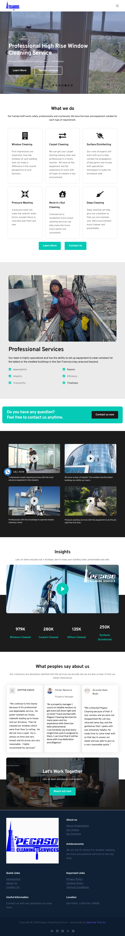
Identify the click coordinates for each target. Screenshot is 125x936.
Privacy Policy (74, 879)
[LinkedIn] (57, 931)
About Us (11, 883)
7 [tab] (71, 85)
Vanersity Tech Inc (96, 922)
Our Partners (73, 833)
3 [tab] (59, 85)
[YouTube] (62, 931)
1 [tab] (53, 85)
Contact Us (12, 887)
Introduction (13, 879)
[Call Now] (7, 472)
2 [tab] (56, 85)
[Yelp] (68, 931)
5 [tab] (65, 85)
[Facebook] (52, 931)
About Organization (77, 825)
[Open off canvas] (117, 5)
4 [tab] (62, 85)
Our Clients (72, 829)
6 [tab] (68, 85)
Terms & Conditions (77, 887)
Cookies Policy (75, 883)
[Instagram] (73, 931)
